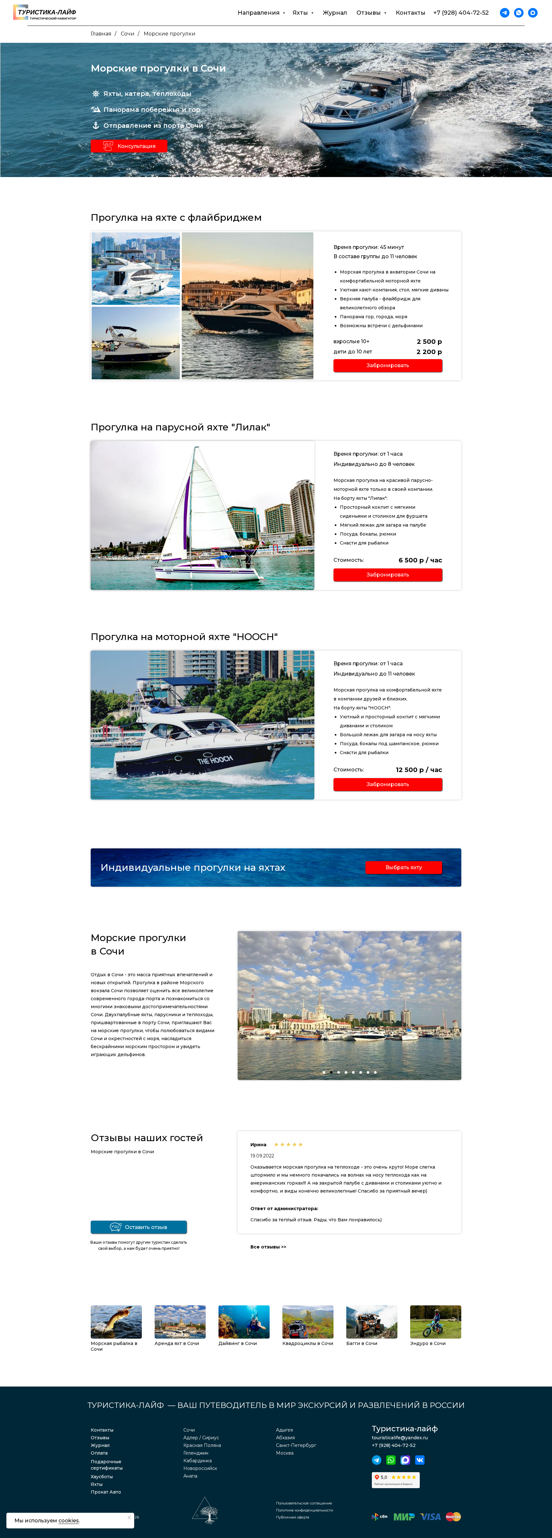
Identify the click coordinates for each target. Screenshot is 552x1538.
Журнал (335, 12)
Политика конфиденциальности (304, 1510)
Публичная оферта (292, 1517)
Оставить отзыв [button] (146, 1227)
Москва (285, 1453)
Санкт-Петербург (296, 1445)
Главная (101, 34)
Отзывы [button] (369, 12)
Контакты (410, 12)
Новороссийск (200, 1468)
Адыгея (284, 1430)
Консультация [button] (137, 146)
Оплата (99, 1453)
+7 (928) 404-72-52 (461, 12)
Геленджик (196, 1453)
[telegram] (505, 13)
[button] (108, 146)
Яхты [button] (301, 12)
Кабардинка (197, 1461)
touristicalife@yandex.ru (400, 1438)
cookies (68, 1521)
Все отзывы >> (268, 1247)
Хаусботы (102, 1477)
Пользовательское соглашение (304, 1503)
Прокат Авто (106, 1492)
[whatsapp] (519, 13)
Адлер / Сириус (201, 1438)
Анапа (190, 1476)
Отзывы (100, 1438)
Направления (259, 12)
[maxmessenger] (533, 13)
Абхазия (285, 1438)
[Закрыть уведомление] (129, 1517)
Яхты (97, 1484)
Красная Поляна (202, 1445)
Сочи (127, 34)
